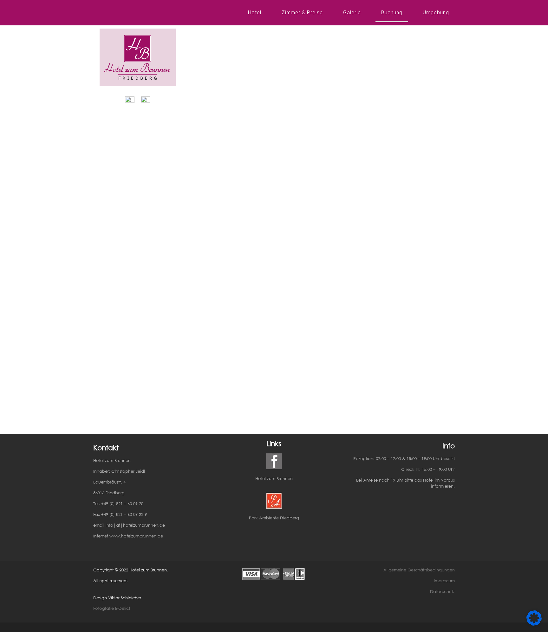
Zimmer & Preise (302, 13)
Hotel (254, 13)
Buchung (391, 13)
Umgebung (436, 13)
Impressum (444, 580)
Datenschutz (442, 591)
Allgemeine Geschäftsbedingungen (419, 570)
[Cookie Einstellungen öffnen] (534, 624)
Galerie (352, 13)
